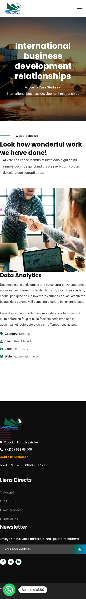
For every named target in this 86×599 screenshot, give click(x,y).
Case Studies (48, 87)
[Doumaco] (12, 8)
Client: (8, 341)
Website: (11, 356)
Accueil (30, 87)
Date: (8, 349)
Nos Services (12, 510)
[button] (9, 589)
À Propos (9, 501)
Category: (11, 334)
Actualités (10, 519)
